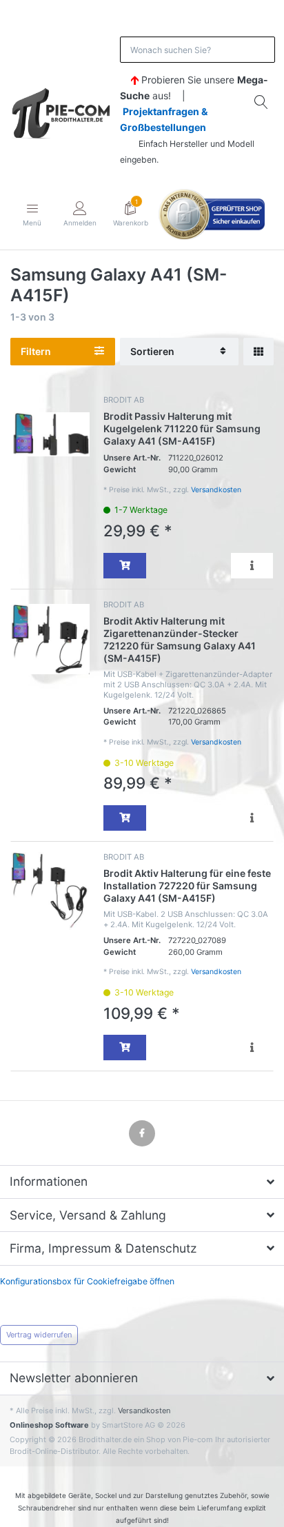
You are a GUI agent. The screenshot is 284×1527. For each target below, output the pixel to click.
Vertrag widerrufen (39, 1334)
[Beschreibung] (252, 565)
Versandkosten (216, 489)
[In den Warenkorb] (124, 565)
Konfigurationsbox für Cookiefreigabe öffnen (87, 1281)
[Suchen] (262, 102)
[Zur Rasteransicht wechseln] (258, 352)
